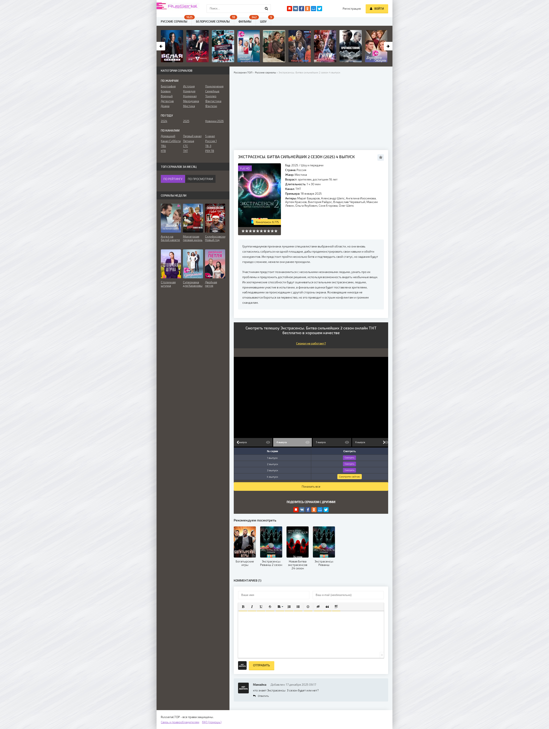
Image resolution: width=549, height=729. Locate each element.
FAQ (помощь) (212, 722)
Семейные (212, 91)
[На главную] (178, 8)
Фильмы (244, 21)
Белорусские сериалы (213, 21)
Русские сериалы (174, 21)
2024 (164, 121)
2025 (294, 165)
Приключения (214, 86)
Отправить (261, 665)
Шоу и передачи (312, 165)
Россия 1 (211, 141)
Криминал (190, 96)
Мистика (301, 174)
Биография (168, 86)
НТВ (163, 151)
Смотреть (349, 457)
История (189, 86)
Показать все (311, 486)
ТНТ (298, 189)
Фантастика (213, 101)
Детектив (167, 101)
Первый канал (192, 136)
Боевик (166, 91)
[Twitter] (326, 509)
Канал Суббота (171, 141)
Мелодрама (191, 101)
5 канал (210, 136)
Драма (165, 106)
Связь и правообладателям (180, 722)
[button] (243, 607)
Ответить (263, 695)
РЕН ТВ (209, 151)
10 (276, 231)
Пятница (188, 141)
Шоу (263, 21)
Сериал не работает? (311, 343)
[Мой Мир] (320, 509)
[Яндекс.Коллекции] (296, 509)
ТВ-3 (208, 146)
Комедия (189, 91)
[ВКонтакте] (302, 509)
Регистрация (352, 8)
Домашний (168, 136)
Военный (167, 96)
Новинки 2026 (214, 121)
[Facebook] (308, 509)
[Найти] (266, 8)
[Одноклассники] (314, 509)
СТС (185, 146)
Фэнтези (211, 106)
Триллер (210, 96)
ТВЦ (163, 146)
